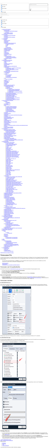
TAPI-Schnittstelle (9, 74)
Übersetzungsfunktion (9, 166)
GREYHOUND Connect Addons (9, 142)
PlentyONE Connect (9, 165)
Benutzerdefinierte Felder (8, 118)
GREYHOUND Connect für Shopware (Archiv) (13, 184)
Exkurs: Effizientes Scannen (10, 95)
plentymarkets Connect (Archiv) (11, 187)
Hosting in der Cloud (7, 221)
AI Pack (7, 146)
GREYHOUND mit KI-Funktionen (11, 242)
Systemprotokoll (6, 53)
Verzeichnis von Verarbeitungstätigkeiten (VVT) (11, 245)
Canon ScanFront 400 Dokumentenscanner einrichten (14, 92)
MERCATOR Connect (9, 160)
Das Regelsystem (5, 128)
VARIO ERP (8, 171)
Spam (5, 105)
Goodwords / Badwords (9, 109)
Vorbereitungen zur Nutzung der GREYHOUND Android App (15, 208)
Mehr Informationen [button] (5, 263)
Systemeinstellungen (7, 227)
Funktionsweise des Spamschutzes (11, 107)
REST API (6, 234)
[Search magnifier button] (31, 9)
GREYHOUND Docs (3, 252)
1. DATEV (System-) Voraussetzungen (14, 89)
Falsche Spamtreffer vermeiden (11, 111)
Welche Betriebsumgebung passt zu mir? (10, 220)
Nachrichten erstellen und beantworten (10, 43)
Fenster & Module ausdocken (8, 127)
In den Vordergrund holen (10, 202)
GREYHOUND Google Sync (8, 211)
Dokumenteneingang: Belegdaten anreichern (13, 99)
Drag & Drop (6, 103)
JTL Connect (8, 157)
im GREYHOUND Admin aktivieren (35, 277)
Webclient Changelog (9, 206)
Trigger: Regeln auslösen (8, 134)
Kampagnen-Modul (7, 214)
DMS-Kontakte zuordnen (10, 86)
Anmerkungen (6, 52)
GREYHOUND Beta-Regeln (10, 131)
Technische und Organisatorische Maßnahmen (11, 244)
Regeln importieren (7, 137)
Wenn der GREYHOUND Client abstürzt (10, 121)
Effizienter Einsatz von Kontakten (11, 57)
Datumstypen (6, 42)
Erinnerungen (6, 114)
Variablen (5, 119)
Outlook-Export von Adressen (10, 56)
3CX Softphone (8, 75)
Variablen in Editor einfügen (10, 198)
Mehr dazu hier (7, 434)
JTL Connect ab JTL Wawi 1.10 (11, 158)
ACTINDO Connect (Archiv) (10, 177)
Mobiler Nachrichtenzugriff (8, 215)
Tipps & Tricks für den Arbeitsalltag (7, 100)
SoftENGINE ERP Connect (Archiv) (11, 189)
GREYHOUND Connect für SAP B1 (12, 153)
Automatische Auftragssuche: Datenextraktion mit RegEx (13, 192)
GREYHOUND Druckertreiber (9, 213)
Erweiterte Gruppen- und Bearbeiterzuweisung (11, 71)
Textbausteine (6, 81)
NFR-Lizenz (6, 249)
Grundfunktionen (5, 38)
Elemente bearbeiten (9, 200)
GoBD (3, 239)
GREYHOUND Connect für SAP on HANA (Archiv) (14, 183)
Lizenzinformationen (5, 247)
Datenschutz (4, 443)
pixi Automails (6, 218)
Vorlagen (5, 84)
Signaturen (5, 83)
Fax (6, 46)
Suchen (5, 51)
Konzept (5, 39)
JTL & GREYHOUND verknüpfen (9, 37)
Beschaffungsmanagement (8, 216)
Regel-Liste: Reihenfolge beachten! (9, 129)
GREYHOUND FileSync (8, 210)
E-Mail (7, 44)
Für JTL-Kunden (4, 34)
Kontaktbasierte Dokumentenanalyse (11, 94)
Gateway (7, 232)
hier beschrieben (30, 276)
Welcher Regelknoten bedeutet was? (9, 133)
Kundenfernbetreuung (9, 243)
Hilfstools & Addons (5, 141)
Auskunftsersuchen (7, 246)
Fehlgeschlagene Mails (7, 120)
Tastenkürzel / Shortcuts (7, 58)
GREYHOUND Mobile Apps (8, 251)
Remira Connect (8, 167)
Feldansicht (8, 102)
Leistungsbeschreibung (7, 240)
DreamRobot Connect (9, 149)
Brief (7, 45)
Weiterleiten (6, 115)
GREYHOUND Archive (8, 195)
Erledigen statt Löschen (7, 48)
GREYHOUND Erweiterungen (9, 197)
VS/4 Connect (8, 173)
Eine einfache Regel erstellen (8, 136)
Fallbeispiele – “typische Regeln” (9, 140)
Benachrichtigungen (7, 104)
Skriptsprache (6, 235)
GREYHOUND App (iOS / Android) (10, 207)
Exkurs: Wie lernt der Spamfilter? (11, 108)
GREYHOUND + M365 (10, 68)
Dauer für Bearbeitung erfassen (9, 117)
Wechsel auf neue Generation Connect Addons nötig (14, 176)
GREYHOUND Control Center (7, 229)
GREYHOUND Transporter (8, 194)
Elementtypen (6, 41)
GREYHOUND (6, 248)
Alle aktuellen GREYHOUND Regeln (10, 130)
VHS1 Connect (8, 172)
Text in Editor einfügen (9, 204)
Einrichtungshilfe (6, 30)
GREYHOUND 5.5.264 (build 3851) (12, 238)
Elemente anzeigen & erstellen (10, 199)
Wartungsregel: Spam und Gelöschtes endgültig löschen (14, 139)
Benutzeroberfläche (7, 40)
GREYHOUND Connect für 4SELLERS (12, 151)
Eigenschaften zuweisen (7, 54)
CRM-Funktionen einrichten (8, 32)
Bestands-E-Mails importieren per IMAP (12, 69)
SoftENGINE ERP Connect (10, 170)
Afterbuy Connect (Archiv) (10, 178)
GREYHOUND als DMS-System (11, 96)
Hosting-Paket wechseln (9, 222)
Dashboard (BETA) (7, 124)
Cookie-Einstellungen (5, 445)
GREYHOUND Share (7, 209)
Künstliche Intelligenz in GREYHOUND (10, 66)
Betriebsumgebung (5, 219)
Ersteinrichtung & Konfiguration (7, 60)
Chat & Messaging (7, 72)
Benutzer (5, 65)
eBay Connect (8, 150)
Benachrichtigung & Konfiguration (11, 77)
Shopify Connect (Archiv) (10, 188)
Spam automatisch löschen (10, 110)
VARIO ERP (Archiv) (9, 190)
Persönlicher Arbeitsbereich (8, 63)
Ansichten (5, 101)
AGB (3, 444)
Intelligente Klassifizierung (8, 193)
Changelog (6, 236)
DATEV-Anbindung (9, 88)
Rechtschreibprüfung (7, 122)
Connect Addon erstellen (10, 143)
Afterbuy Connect (9, 147)
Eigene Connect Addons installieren (11, 144)
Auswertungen (6, 123)
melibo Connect (8, 159)
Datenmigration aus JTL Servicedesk (9, 35)
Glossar (5, 59)
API (4, 231)
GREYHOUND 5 (9, 241)
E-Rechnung (8, 87)
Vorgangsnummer (7, 50)
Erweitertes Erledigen (7, 113)
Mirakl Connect (8, 161)
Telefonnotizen (8, 76)
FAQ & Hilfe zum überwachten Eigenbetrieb (13, 225)
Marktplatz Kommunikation (8, 49)
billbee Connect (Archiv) (10, 179)
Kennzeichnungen (7, 80)
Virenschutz (6, 112)
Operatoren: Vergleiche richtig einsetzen (10, 135)
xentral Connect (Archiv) (10, 191)
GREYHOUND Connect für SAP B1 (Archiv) (13, 182)
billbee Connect (8, 148)
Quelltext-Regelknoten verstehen (9, 138)
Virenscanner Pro (6, 196)
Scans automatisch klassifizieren (11, 93)
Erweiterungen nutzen (7, 116)
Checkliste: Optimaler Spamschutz (11, 106)
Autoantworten (8, 47)
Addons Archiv (6, 175)
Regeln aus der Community (10, 132)
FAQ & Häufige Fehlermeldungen (7, 228)
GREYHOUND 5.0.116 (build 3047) (12, 237)
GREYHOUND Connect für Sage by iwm (12, 155)
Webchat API (10, 233)
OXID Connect (8, 163)
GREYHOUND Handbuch (6, 29)
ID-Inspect (5, 126)
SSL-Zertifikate (6, 82)
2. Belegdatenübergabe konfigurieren (13, 90)
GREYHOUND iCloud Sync (8, 212)
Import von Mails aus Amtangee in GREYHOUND (12, 217)
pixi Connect (8, 164)
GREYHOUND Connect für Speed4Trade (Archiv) (14, 185)
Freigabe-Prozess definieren (10, 98)
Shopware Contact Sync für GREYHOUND (13, 169)
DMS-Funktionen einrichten (8, 33)
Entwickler (4, 230)
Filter (5, 78)
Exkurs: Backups (8, 226)
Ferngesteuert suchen (9, 201)
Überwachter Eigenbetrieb (8, 223)
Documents (6, 36)
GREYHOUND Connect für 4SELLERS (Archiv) (14, 181)
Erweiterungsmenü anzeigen (10, 203)
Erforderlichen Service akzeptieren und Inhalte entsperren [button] (11, 264)
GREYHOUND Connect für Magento (12, 152)
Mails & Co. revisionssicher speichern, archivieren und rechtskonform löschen (16, 125)
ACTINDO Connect (9, 145)
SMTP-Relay (8, 70)
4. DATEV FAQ (10, 91)
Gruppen (5, 62)
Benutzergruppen (6, 64)
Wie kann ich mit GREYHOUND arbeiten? (10, 31)
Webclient (5, 205)
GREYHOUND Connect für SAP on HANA (13, 154)
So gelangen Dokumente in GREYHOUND (13, 97)
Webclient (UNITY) (7, 250)
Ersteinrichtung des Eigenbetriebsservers (12, 224)
